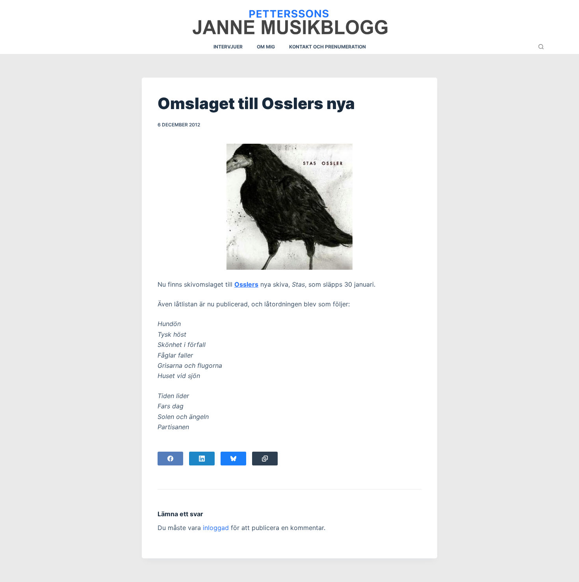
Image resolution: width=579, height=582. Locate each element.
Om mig (266, 47)
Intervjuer (228, 47)
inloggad (216, 528)
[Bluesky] (233, 458)
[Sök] (541, 46)
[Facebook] (170, 458)
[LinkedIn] (202, 458)
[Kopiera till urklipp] (265, 458)
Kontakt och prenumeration (327, 47)
